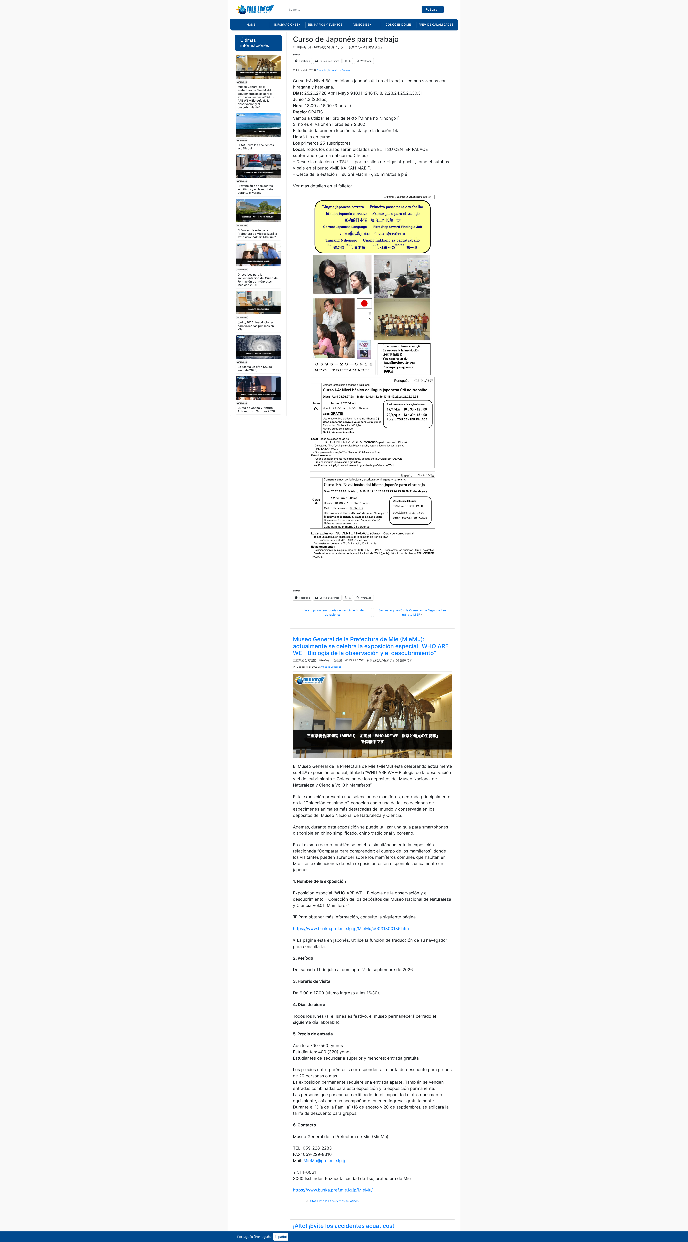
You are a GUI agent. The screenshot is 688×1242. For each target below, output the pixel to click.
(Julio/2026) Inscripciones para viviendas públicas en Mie (256, 326)
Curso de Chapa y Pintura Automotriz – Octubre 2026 (256, 409)
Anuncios (242, 81)
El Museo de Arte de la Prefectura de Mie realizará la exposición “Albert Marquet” (257, 233)
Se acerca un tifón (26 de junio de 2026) (255, 368)
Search (434, 9)
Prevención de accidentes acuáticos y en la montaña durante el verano (255, 189)
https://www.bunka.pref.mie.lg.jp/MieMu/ (333, 1190)
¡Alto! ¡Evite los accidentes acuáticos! (256, 146)
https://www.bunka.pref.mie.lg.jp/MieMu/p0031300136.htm (351, 928)
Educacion (322, 70)
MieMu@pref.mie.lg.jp (325, 1160)
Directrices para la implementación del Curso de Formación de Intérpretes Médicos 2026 (258, 280)
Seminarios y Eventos (339, 70)
